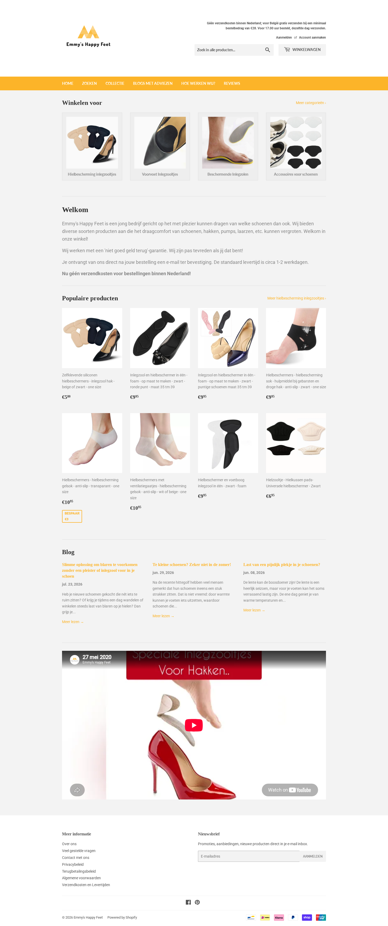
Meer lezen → (73, 622)
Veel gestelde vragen (79, 851)
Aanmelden (284, 37)
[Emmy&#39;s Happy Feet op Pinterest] (197, 903)
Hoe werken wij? (198, 83)
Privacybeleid (73, 864)
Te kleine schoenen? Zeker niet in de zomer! (192, 564)
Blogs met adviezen (153, 83)
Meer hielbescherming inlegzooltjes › (296, 298)
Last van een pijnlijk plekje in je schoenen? (281, 564)
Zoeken (89, 83)
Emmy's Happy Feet (88, 917)
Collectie (115, 83)
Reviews (232, 83)
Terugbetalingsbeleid (79, 871)
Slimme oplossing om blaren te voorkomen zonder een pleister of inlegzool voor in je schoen (100, 570)
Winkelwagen (306, 49)
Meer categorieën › (311, 103)
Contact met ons (75, 857)
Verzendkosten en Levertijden (86, 885)
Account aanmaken (312, 37)
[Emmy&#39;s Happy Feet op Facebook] (188, 903)
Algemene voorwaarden (81, 878)
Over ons (69, 844)
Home (67, 83)
